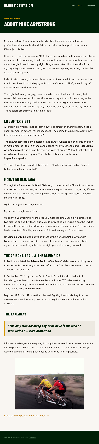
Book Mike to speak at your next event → (26, 415)
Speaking (91, 5)
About (81, 5)
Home (73, 5)
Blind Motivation (18, 5)
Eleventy (32, 437)
